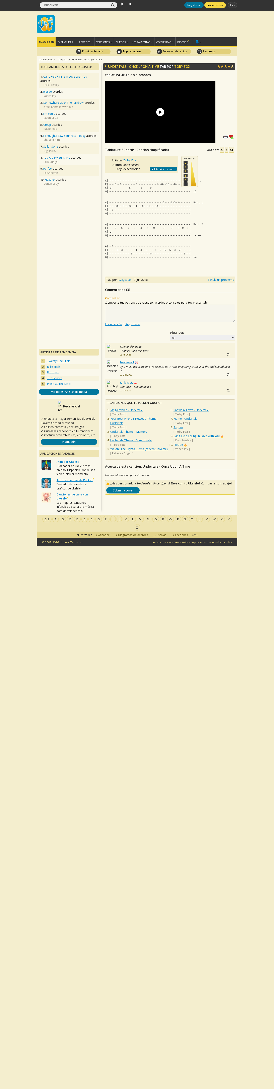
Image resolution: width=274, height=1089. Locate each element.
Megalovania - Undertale (126, 410)
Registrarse (194, 5)
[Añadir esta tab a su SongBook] (232, 137)
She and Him (52, 140)
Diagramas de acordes (133, 535)
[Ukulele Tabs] (46, 23)
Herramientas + (142, 42)
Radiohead (50, 129)
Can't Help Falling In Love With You (197, 436)
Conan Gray (51, 183)
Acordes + (85, 42)
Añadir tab (46, 42)
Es (231, 5)
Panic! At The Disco (59, 384)
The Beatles (54, 378)
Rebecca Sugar (122, 453)
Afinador (103, 535)
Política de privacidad (194, 542)
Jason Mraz (51, 118)
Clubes (228, 542)
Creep (47, 125)
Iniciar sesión (215, 5)
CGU (176, 542)
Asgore (178, 427)
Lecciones (181, 535)
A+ (231, 150)
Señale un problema (221, 280)
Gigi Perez (50, 151)
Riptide (178, 445)
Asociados (215, 542)
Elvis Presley (183, 440)
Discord (182, 42)
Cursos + (122, 42)
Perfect (47, 168)
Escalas (161, 535)
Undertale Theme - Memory (128, 432)
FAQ (155, 542)
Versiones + (104, 42)
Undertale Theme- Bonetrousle (131, 440)
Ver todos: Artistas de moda (69, 392)
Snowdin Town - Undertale (191, 410)
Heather (50, 179)
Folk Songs (51, 162)
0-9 (47, 519)
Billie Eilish (53, 367)
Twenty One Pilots (58, 361)
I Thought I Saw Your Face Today (64, 136)
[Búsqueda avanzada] (122, 3)
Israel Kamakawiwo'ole (58, 107)
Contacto (165, 542)
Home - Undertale (185, 418)
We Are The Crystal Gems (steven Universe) (139, 449)
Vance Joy (181, 449)
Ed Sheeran (51, 173)
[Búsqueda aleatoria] (130, 3)
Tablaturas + (66, 42)
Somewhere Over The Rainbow (63, 102)
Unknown (53, 372)
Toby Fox (182, 66)
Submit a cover (123, 490)
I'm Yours (49, 113)
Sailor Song (50, 146)
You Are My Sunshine (56, 157)
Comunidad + (165, 42)
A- (221, 150)
